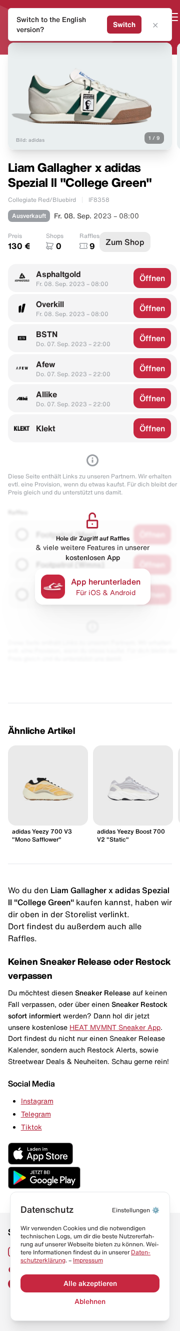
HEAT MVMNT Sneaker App (115, 1027)
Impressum (88, 1260)
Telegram (36, 1114)
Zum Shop (125, 242)
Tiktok (31, 1127)
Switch (124, 24)
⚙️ (136, 1210)
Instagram (37, 1101)
